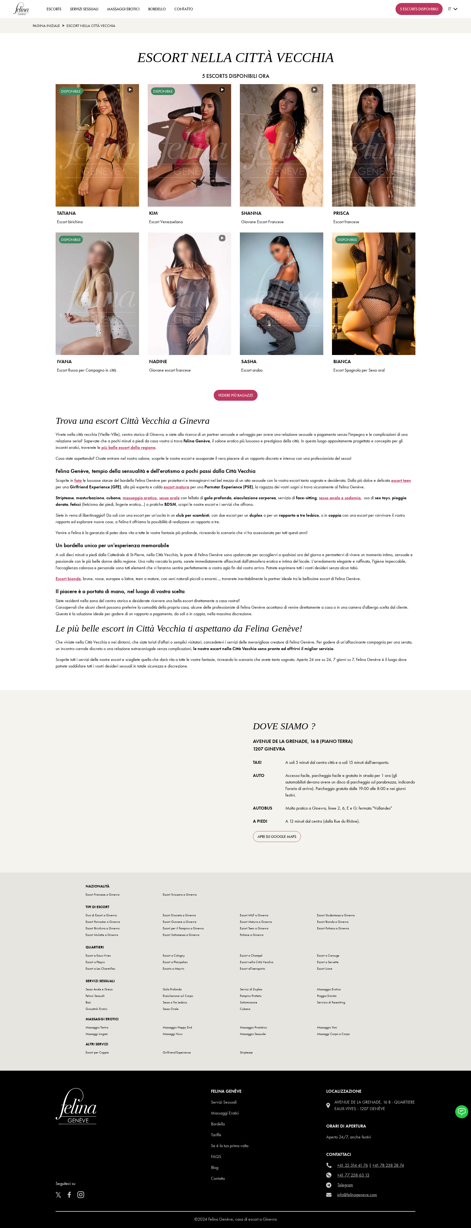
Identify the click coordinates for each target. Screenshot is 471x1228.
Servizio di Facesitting (331, 1002)
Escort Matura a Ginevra (256, 922)
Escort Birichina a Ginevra (102, 928)
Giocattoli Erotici (96, 1009)
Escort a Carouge (328, 955)
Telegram (345, 1185)
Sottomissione (248, 1002)
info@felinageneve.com (357, 1195)
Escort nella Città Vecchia (256, 962)
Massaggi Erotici (123, 9)
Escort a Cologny (174, 955)
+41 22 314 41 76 (352, 1165)
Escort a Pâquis (95, 962)
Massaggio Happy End (177, 1027)
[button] (461, 1111)
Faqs (216, 1156)
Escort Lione (324, 968)
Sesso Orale (171, 1009)
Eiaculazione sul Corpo (178, 996)
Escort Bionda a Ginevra (332, 922)
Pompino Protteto (250, 996)
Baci (88, 1002)
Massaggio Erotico (329, 989)
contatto (183, 9)
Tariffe (216, 1135)
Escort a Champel (251, 955)
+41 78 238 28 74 (388, 1165)
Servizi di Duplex (251, 989)
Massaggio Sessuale (253, 1034)
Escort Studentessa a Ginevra (336, 915)
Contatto (218, 1178)
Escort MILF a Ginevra (254, 915)
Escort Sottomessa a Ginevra (181, 935)
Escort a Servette (328, 962)
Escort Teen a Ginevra (254, 928)
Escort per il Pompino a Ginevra (183, 928)
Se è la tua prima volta (229, 1146)
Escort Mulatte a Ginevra (102, 935)
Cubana (245, 1009)
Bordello (157, 9)
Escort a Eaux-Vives (98, 955)
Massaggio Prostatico (253, 1027)
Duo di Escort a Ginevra (101, 915)
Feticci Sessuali (95, 996)
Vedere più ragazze (235, 395)
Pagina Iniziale (46, 25)
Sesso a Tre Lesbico (175, 1002)
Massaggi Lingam (97, 1034)
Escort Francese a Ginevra (102, 894)
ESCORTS (54, 9)
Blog (214, 1167)
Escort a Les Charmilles (100, 968)
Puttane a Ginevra (251, 935)
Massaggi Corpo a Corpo (333, 1034)
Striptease (246, 1052)
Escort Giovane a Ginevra (179, 922)
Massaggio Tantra (97, 1027)
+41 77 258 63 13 (353, 1175)
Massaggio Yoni (327, 1027)
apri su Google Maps (277, 836)
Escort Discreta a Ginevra (179, 915)
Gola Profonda (172, 989)
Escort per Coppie (97, 1052)
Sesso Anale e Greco (99, 989)
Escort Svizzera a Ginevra (180, 894)
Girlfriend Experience (177, 1052)
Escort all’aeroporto (252, 968)
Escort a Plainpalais (175, 962)
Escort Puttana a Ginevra (333, 928)
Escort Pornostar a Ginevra (103, 922)
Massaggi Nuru (173, 1034)
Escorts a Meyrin (173, 968)
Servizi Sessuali (84, 9)
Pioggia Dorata (326, 996)
